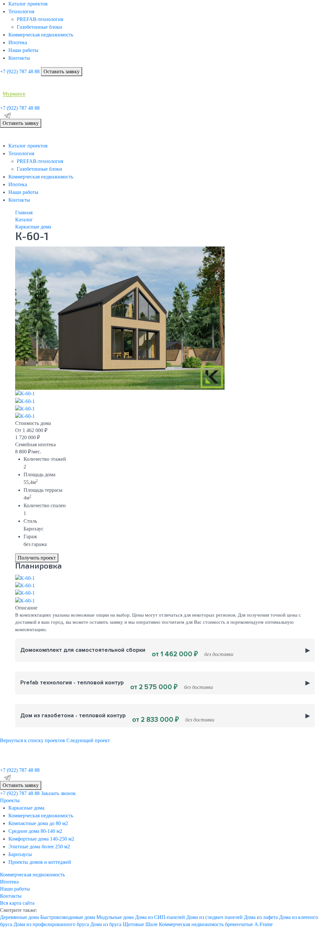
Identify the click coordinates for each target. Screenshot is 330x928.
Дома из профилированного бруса (51, 924)
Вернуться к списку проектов (32, 740)
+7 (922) (20, 71)
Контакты (19, 58)
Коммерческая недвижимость (40, 34)
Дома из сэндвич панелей (214, 917)
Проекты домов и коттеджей (39, 862)
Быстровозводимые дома (67, 917)
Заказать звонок (58, 793)
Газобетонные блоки (39, 27)
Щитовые (133, 924)
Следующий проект (88, 740)
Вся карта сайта (17, 903)
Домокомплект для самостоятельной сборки (126, 653)
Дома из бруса (105, 924)
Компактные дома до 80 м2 (38, 823)
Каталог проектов (28, 3)
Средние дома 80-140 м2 (35, 831)
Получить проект (37, 557)
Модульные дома (115, 917)
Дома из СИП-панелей (160, 917)
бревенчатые (239, 924)
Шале (151, 924)
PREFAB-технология (40, 19)
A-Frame (263, 924)
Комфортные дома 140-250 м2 (41, 839)
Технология (21, 11)
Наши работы (23, 50)
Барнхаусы (20, 854)
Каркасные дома (26, 808)
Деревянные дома (19, 917)
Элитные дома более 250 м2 (39, 846)
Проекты (10, 800)
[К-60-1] (120, 317)
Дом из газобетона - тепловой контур (117, 718)
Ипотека (17, 42)
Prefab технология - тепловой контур (116, 685)
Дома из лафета (261, 917)
